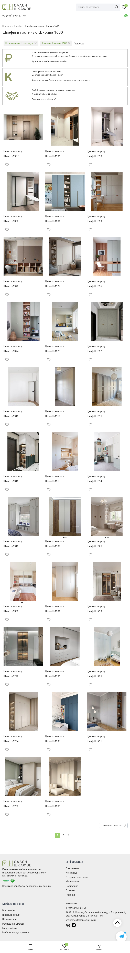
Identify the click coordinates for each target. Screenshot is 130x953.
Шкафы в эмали (11, 914)
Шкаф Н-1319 (11, 416)
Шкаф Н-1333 (94, 156)
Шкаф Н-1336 (52, 156)
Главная (70, 894)
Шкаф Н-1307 (94, 546)
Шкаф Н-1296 (52, 676)
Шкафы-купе (9, 919)
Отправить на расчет (78, 877)
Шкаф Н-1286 (52, 806)
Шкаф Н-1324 (11, 351)
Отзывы (70, 890)
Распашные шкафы (13, 923)
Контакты (71, 872)
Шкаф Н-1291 (94, 741)
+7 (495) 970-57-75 (76, 908)
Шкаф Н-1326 (94, 286)
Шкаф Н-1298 (11, 676)
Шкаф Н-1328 (11, 286)
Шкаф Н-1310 (11, 546)
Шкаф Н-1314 (94, 481)
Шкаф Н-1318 (52, 416)
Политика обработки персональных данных (26, 886)
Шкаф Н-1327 (52, 286)
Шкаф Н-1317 (94, 416)
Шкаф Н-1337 (11, 156)
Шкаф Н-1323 (52, 351)
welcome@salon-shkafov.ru (81, 920)
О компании (72, 868)
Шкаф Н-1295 (94, 676)
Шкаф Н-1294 (11, 741)
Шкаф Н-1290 (11, 806)
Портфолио (72, 886)
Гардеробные (9, 928)
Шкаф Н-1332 (11, 221)
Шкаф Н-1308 (52, 546)
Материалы (72, 881)
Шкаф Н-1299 (94, 611)
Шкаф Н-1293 (52, 741)
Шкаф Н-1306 (11, 611)
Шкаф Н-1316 (11, 481)
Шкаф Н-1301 (52, 611)
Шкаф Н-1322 (94, 351)
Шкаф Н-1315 (52, 481)
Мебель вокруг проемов (15, 932)
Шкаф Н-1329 (94, 221)
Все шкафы (8, 910)
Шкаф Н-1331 (52, 221)
